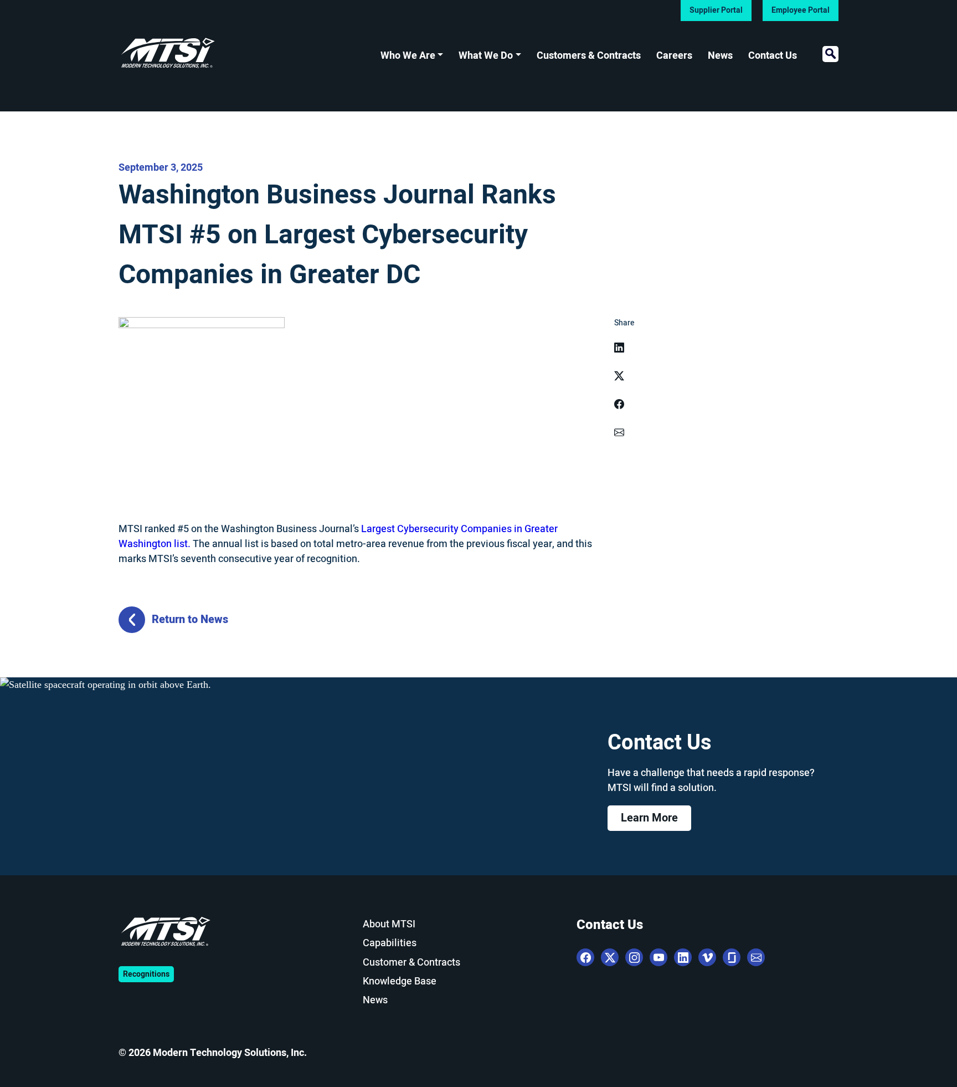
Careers (674, 55)
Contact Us (772, 55)
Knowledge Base (399, 981)
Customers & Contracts (589, 55)
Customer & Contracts (411, 962)
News (720, 55)
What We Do (486, 55)
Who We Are (407, 55)
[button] (830, 54)
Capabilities (389, 943)
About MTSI (389, 924)
